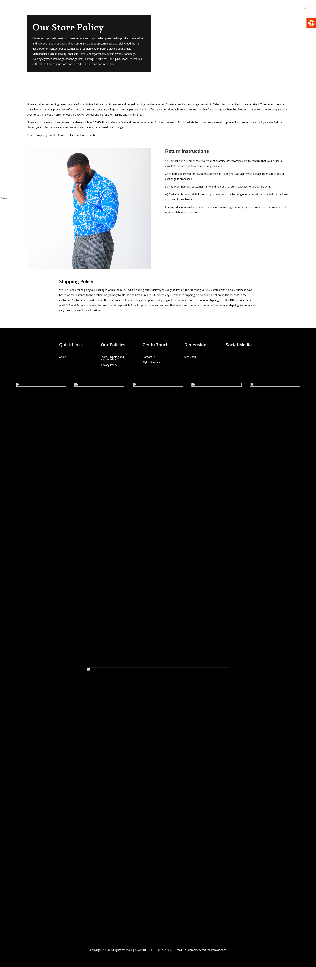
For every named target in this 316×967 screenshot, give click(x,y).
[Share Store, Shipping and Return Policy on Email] (4, 217)
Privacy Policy (109, 365)
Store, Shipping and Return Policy (112, 358)
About (62, 357)
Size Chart (190, 357)
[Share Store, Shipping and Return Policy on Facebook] (4, 204)
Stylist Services (151, 362)
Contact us (149, 357)
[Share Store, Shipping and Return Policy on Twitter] (4, 210)
